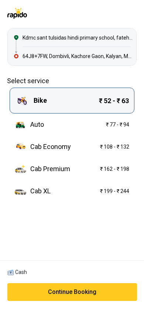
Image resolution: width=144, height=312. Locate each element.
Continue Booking (72, 291)
